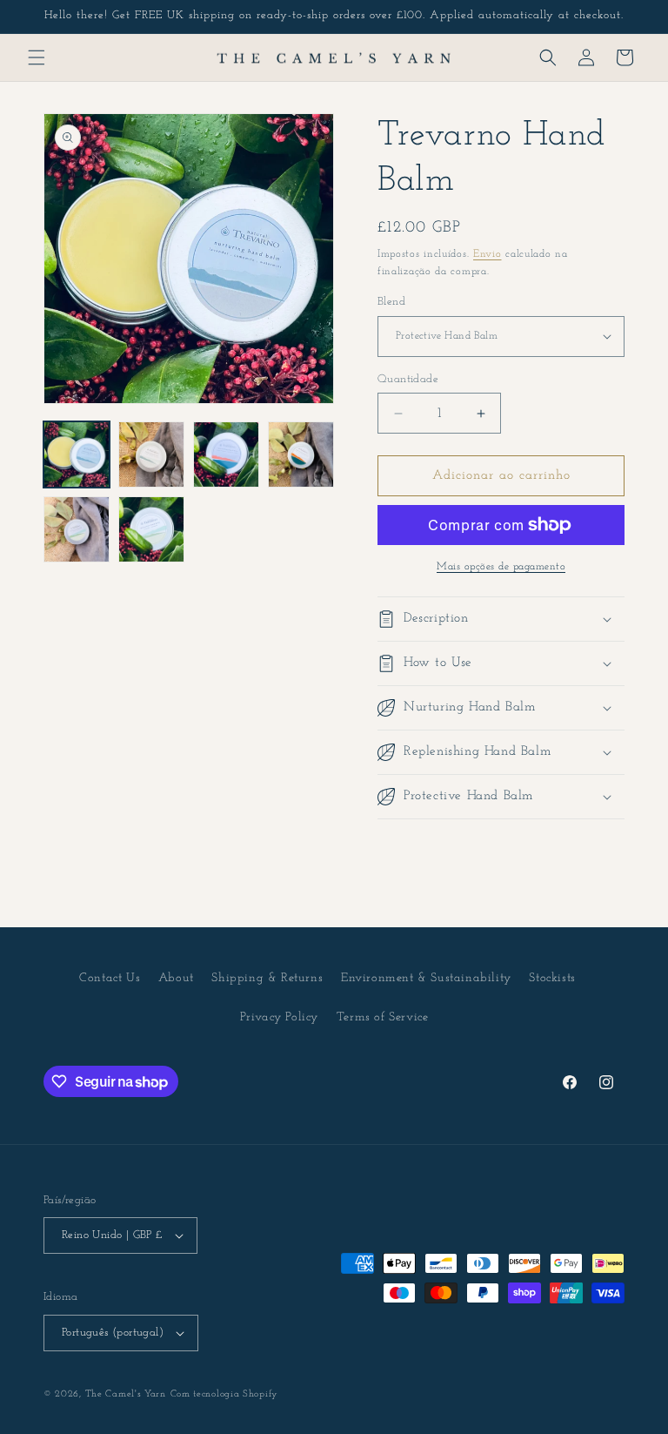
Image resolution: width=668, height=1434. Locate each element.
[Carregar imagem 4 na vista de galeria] (301, 454)
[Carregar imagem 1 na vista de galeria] (76, 454)
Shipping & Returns (267, 978)
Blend (391, 301)
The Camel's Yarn (125, 1394)
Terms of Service (383, 1017)
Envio (487, 254)
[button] (36, 57)
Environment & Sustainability (426, 978)
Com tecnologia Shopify (224, 1394)
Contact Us (109, 978)
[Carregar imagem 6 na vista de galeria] (151, 529)
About (176, 978)
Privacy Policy (279, 1017)
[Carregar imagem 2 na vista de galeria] (151, 454)
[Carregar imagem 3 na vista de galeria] (226, 454)
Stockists (552, 978)
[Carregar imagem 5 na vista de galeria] (76, 529)
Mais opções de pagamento (501, 567)
